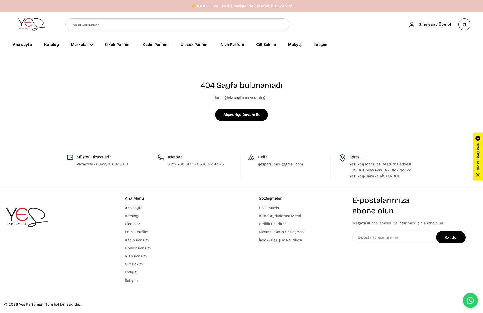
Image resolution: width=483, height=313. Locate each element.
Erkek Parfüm (117, 45)
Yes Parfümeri (31, 304)
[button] (478, 157)
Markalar (79, 45)
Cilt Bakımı (266, 45)
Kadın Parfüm (156, 45)
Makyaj (295, 45)
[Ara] (283, 25)
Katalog (51, 45)
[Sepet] (464, 24)
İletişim (320, 45)
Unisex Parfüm (195, 45)
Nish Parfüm (232, 45)
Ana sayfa (22, 45)
